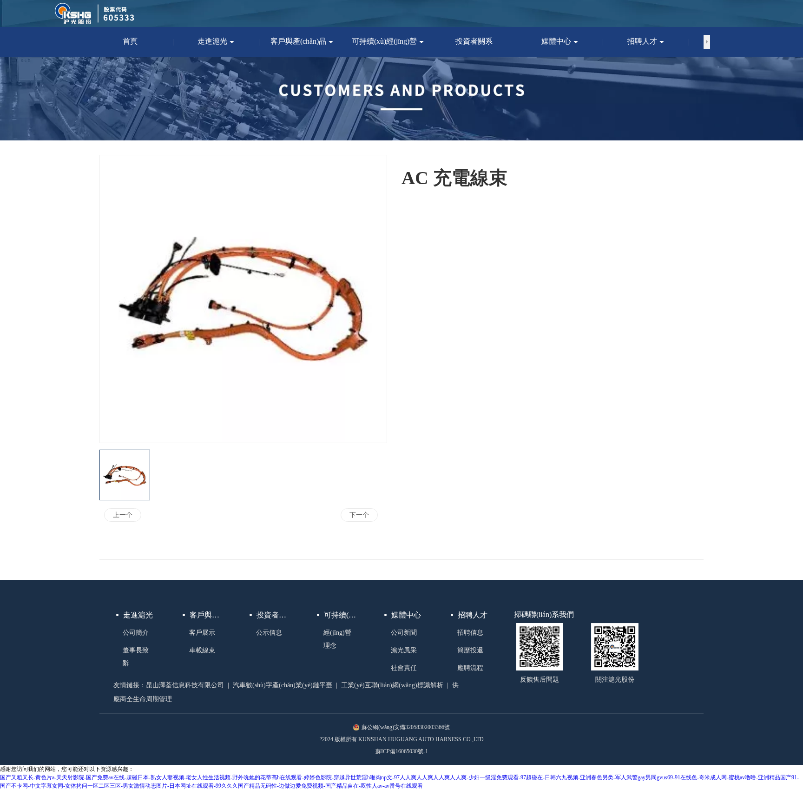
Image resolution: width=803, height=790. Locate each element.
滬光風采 (404, 650)
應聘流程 (470, 667)
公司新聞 (404, 632)
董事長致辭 (136, 657)
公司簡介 (136, 632)
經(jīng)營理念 (337, 639)
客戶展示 (202, 632)
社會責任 (404, 667)
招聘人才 (472, 615)
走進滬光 (138, 615)
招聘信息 (470, 632)
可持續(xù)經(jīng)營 (343, 615)
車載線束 (202, 650)
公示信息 (269, 632)
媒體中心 (406, 615)
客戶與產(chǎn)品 (209, 615)
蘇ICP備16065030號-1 (401, 751)
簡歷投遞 (470, 650)
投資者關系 (275, 615)
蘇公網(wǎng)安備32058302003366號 (406, 727)
